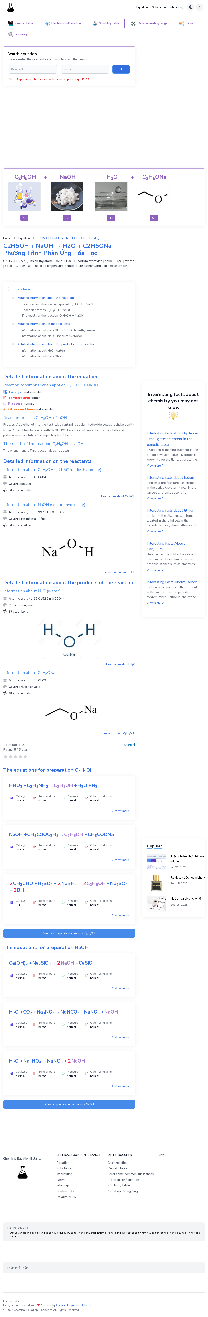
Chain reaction (117, 1162)
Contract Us (65, 1191)
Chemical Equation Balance (74, 1305)
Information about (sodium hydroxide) (52, 336)
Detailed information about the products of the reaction (55, 344)
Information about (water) (43, 350)
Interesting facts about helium (171, 477)
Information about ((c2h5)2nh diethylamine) (58, 330)
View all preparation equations (69, 933)
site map (63, 1185)
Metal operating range (124, 1191)
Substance (159, 7)
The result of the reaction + (52, 315)
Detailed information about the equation (45, 298)
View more (121, 811)
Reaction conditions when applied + (58, 304)
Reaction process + (46, 310)
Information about (41, 356)
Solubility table (119, 1185)
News (61, 1180)
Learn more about (118, 496)
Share (128, 745)
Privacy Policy (66, 1197)
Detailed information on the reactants (43, 324)
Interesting (177, 7)
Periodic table (118, 1168)
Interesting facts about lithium (171, 510)
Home (7, 238)
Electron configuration (123, 1180)
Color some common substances (131, 1174)
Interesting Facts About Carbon (172, 582)
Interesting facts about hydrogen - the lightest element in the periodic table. (173, 439)
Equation (142, 7)
